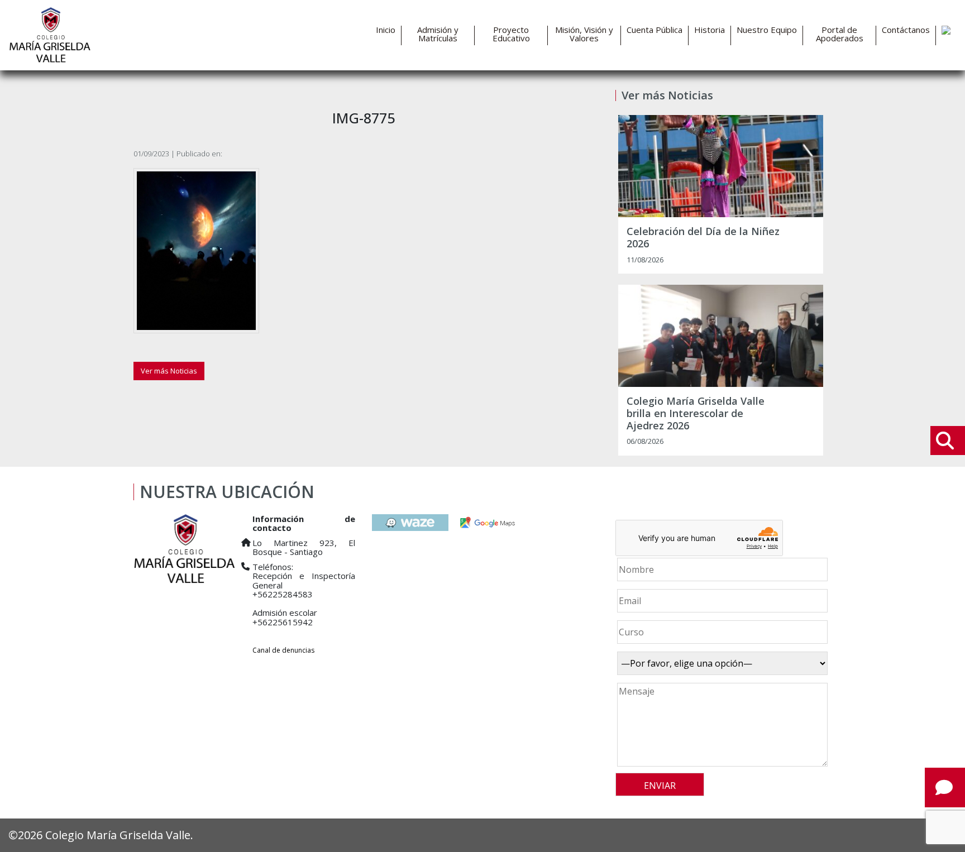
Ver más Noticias (169, 371)
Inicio (385, 30)
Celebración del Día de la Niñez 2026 (703, 238)
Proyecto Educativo (511, 34)
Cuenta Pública (654, 30)
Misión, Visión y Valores (584, 34)
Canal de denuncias (283, 650)
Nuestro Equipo (767, 30)
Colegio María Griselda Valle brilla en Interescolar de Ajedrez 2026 (696, 413)
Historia (709, 30)
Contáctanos (906, 30)
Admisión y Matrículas (437, 34)
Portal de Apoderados (839, 34)
